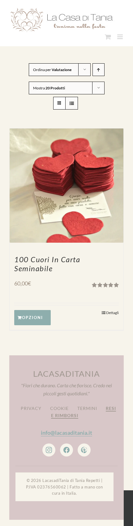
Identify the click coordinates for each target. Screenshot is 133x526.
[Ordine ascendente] (98, 69)
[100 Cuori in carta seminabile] (66, 185)
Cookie (59, 408)
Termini (87, 408)
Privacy (31, 408)
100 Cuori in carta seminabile (47, 264)
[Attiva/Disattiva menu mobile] (120, 37)
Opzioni (32, 317)
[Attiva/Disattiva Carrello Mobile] (108, 37)
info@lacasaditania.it (66, 432)
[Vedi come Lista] (72, 103)
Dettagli (112, 312)
